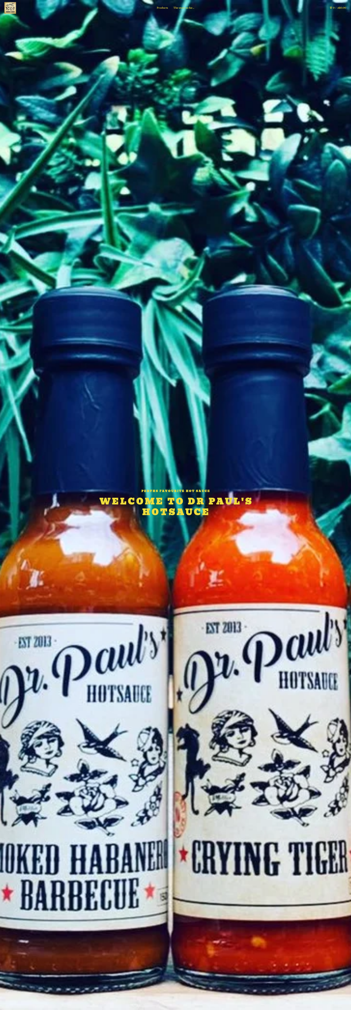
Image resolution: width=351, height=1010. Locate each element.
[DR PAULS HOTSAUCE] (10, 8)
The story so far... (183, 7)
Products (162, 7)
